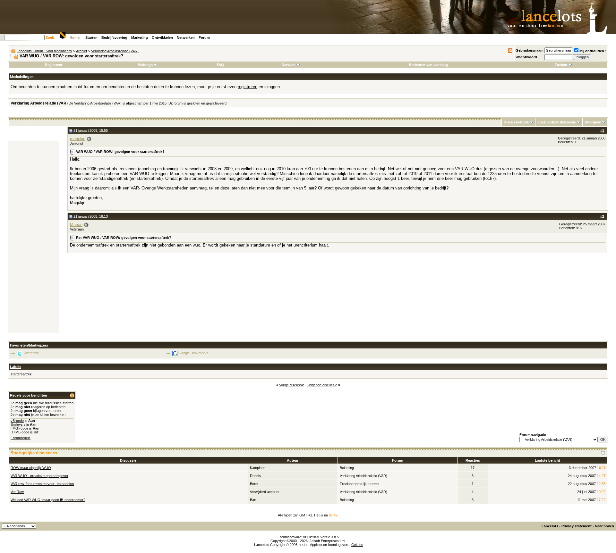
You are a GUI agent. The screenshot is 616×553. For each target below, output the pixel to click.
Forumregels (20, 438)
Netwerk (288, 65)
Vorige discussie (291, 385)
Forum (204, 37)
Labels (15, 367)
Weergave (593, 122)
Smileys (17, 424)
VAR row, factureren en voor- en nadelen (42, 484)
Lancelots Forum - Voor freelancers (44, 51)
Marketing (139, 37)
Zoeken (561, 65)
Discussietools (516, 122)
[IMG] (15, 428)
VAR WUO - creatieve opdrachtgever (39, 476)
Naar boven (604, 526)
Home (75, 37)
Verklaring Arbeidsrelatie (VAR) (115, 51)
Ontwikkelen (162, 37)
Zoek (50, 37)
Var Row (17, 492)
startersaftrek (21, 374)
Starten (91, 37)
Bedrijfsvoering (114, 37)
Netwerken (186, 37)
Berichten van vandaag (428, 65)
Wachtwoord (526, 57)
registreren (247, 86)
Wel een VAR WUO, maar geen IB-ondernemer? (48, 500)
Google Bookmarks (193, 353)
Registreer (53, 65)
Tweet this (31, 353)
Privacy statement (576, 526)
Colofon (357, 545)
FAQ (220, 65)
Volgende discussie (322, 385)
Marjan (76, 224)
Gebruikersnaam (529, 50)
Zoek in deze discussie (556, 122)
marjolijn (77, 138)
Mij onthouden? (592, 51)
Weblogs (145, 65)
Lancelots (550, 526)
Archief (81, 51)
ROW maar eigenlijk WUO (31, 468)
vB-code (17, 421)
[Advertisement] (33, 237)
